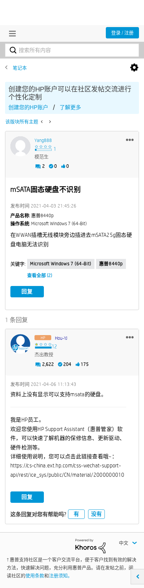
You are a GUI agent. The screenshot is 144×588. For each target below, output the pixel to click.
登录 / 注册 (122, 33)
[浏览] (10, 33)
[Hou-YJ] (20, 344)
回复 (27, 291)
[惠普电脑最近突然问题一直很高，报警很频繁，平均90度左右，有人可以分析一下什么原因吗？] (42, 121)
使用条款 (34, 576)
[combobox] (72, 50)
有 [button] (76, 514)
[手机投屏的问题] (49, 121)
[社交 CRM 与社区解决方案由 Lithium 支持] (90, 546)
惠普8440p (111, 264)
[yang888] (20, 146)
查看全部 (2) (39, 275)
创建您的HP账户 (28, 107)
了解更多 (70, 107)
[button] (130, 139)
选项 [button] (134, 68)
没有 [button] (96, 514)
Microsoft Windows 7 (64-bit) (60, 264)
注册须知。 (60, 576)
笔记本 (20, 68)
